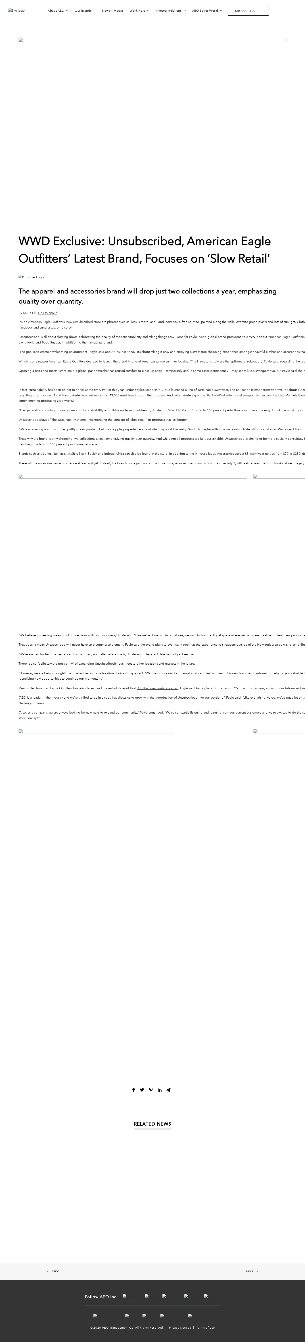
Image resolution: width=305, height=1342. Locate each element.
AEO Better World (205, 10)
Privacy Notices (180, 1327)
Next (249, 1271)
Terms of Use (205, 1327)
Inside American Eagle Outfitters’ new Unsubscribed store (60, 322)
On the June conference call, (158, 688)
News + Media (112, 10)
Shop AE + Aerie (248, 11)
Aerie (203, 337)
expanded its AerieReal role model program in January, (232, 395)
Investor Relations (169, 10)
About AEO (56, 10)
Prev (55, 1271)
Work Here (137, 10)
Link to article (47, 313)
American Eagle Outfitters (286, 337)
